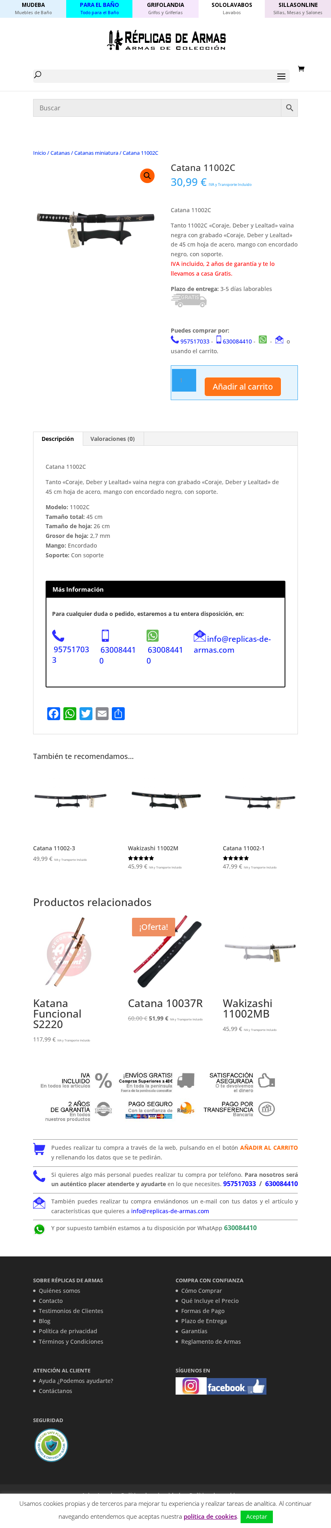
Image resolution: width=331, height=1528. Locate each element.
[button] (147, 176)
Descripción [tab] (58, 439)
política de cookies (210, 1516)
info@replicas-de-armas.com (232, 644)
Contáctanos (55, 1391)
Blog (44, 1321)
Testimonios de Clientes (71, 1311)
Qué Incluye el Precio (210, 1301)
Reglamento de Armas (211, 1341)
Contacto (51, 1301)
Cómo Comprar (201, 1290)
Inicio (39, 152)
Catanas (60, 152)
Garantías (194, 1331)
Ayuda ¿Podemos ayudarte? (76, 1381)
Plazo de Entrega (204, 1321)
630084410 (237, 341)
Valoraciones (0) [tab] (112, 439)
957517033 (194, 341)
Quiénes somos (59, 1290)
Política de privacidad (68, 1331)
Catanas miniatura (96, 152)
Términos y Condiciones (71, 1341)
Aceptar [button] (256, 1516)
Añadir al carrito (243, 386)
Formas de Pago (202, 1311)
